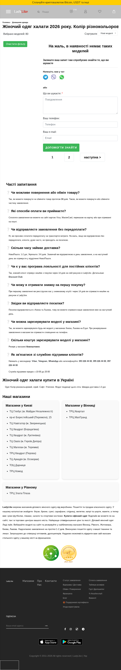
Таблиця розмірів (96, 585)
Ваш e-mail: (49, 132)
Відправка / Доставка (72, 585)
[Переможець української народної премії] (69, 554)
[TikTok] (77, 629)
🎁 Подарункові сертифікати (76, 602)
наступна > (92, 157)
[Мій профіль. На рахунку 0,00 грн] (85, 11)
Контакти (51, 580)
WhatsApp (53, 361)
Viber (34, 361)
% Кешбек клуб (95, 594)
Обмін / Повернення (72, 589)
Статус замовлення (72, 580)
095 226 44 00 (99, 361)
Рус (90, 656)
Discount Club (16, 277)
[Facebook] (65, 629)
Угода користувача (71, 607)
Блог (65, 598)
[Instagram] (70, 629)
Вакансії (92, 598)
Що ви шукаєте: (53, 93)
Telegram (42, 361)
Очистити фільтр (15, 44)
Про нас (39, 582)
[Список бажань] (100, 11)
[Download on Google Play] (72, 642)
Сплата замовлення (98, 580)
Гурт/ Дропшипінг (96, 589)
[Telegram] (83, 629)
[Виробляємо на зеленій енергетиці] (51, 552)
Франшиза (67, 594)
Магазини (28, 580)
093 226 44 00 (85, 361)
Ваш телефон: (51, 118)
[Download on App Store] (48, 642)
